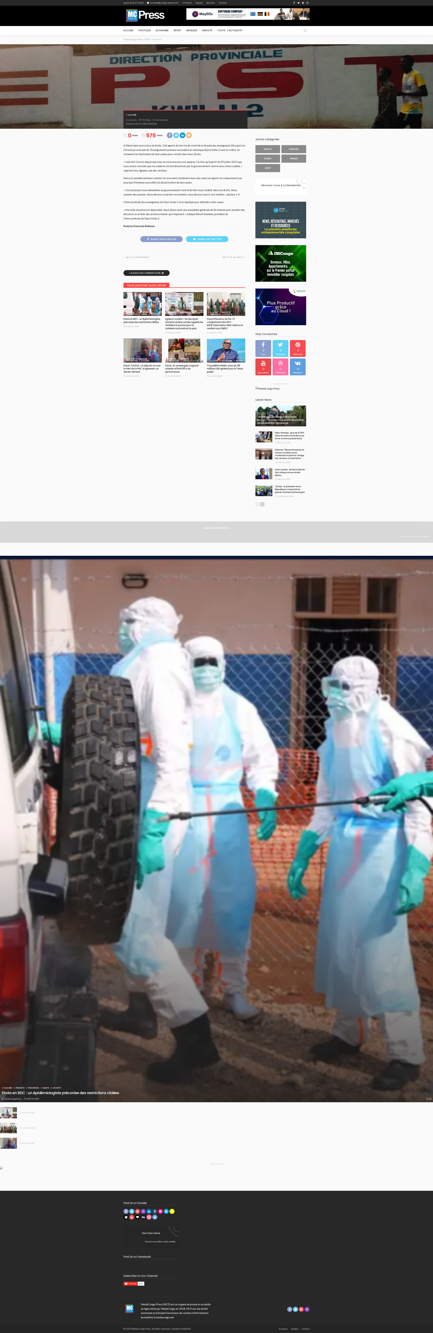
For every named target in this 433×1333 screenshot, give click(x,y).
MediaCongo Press (13, 1099)
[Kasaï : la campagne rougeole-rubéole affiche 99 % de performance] (184, 351)
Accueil (128, 30)
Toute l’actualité (229, 30)
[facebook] (263, 348)
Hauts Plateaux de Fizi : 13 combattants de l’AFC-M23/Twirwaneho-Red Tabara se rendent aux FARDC (225, 323)
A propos (187, 2)
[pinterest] (298, 348)
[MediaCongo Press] (128, 1308)
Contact (223, 2)
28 (430, 1099)
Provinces (132, 314)
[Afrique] (293, 159)
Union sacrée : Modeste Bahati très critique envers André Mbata (290, 472)
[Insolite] (267, 149)
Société (155, 314)
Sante (144, 314)
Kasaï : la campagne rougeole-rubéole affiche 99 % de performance (182, 368)
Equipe (199, 2)
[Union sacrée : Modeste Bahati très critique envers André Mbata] (263, 473)
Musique (191, 30)
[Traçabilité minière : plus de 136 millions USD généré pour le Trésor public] (226, 351)
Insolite (207, 30)
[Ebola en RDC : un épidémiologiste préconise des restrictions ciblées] (142, 304)
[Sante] (267, 168)
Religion (197, 312)
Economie (162, 30)
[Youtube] (263, 366)
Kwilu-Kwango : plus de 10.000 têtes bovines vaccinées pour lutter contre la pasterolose (289, 435)
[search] (305, 30)
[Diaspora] (293, 149)
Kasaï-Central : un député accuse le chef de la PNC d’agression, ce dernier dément (141, 368)
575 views (146, 120)
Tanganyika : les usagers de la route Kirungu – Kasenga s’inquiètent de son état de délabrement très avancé (280, 420)
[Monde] (267, 159)
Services (211, 2)
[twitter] (280, 348)
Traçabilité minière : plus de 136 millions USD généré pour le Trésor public (225, 368)
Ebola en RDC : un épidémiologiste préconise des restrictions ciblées (141, 320)
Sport (177, 30)
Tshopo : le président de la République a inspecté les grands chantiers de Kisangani (290, 489)
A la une (132, 115)
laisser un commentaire (145, 272)
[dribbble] (280, 366)
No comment (162, 120)
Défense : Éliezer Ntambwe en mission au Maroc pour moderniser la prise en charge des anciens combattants (289, 454)
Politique (145, 30)
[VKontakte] (298, 366)
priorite (143, 312)
